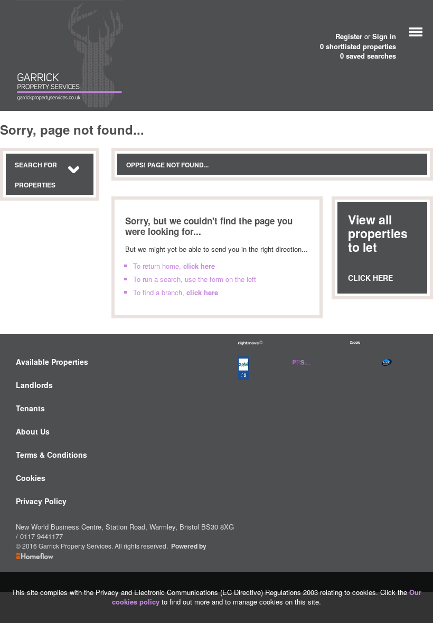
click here (199, 266)
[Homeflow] (35, 555)
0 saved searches (368, 56)
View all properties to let (378, 233)
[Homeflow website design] (170, 546)
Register (348, 36)
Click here (370, 277)
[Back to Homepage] (415, 31)
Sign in (384, 36)
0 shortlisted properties (358, 46)
